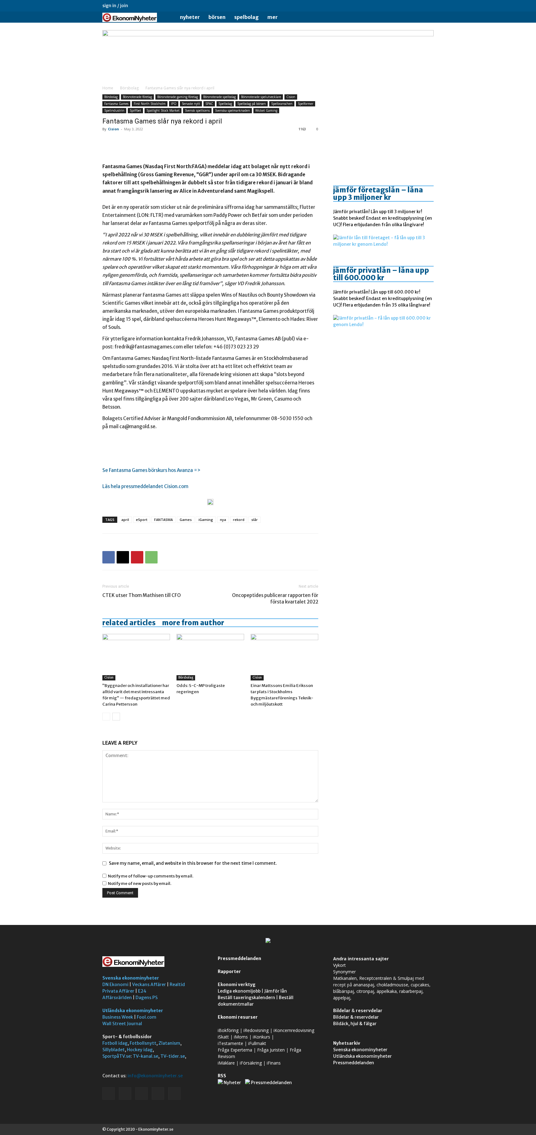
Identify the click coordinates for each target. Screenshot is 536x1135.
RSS (222, 1076)
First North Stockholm (150, 103)
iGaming (206, 519)
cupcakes (420, 985)
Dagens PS (147, 997)
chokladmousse (392, 985)
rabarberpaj (410, 991)
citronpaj (365, 991)
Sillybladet (113, 1049)
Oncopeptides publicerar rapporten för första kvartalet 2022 (275, 598)
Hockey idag (140, 1049)
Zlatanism (169, 1043)
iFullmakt (257, 1043)
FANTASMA (163, 519)
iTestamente (230, 1043)
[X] (418, 5)
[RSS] (408, 5)
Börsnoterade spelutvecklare (261, 97)
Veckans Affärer (149, 984)
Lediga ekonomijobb (239, 991)
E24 (142, 991)
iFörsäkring (251, 1063)
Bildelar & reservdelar (356, 1017)
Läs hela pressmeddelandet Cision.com (145, 486)
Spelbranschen (282, 103)
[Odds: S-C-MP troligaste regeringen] (210, 657)
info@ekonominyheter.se (155, 1076)
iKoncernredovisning (294, 1030)
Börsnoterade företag (137, 97)
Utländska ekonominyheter (132, 1010)
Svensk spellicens (197, 110)
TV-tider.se (172, 1056)
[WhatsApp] (151, 557)
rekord (238, 519)
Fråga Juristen (271, 1050)
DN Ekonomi (115, 984)
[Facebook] (388, 5)
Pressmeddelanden (239, 958)
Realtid (177, 984)
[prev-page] (106, 716)
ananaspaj (363, 985)
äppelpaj (341, 998)
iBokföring (228, 1030)
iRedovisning (256, 1030)
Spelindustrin (114, 110)
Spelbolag (246, 17)
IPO (173, 103)
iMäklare (226, 1063)
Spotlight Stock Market (163, 110)
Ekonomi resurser (238, 1017)
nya (223, 519)
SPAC (209, 103)
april (125, 519)
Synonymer (344, 972)
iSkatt (223, 1037)
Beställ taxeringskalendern (246, 997)
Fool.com (146, 1017)
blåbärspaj (343, 991)
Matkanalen (345, 978)
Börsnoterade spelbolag (219, 97)
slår (254, 519)
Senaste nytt (191, 103)
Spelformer (305, 103)
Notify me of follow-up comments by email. (150, 876)
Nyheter (190, 17)
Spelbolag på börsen (251, 103)
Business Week (117, 1017)
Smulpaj (406, 978)
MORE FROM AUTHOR (193, 622)
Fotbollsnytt (143, 1043)
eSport (141, 519)
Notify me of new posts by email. (139, 883)
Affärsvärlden (117, 997)
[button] (426, 17)
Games (186, 519)
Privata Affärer (118, 991)
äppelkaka (387, 991)
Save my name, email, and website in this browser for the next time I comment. (193, 863)
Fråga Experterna (235, 1050)
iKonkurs (261, 1037)
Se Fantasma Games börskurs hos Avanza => (151, 470)
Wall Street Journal (122, 1023)
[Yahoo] (429, 5)
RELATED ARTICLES (129, 622)
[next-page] (116, 716)
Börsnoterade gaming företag (177, 97)
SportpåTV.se (116, 1056)
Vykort (339, 965)
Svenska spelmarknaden (232, 110)
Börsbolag (129, 88)
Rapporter (229, 971)
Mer (272, 17)
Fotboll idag (114, 1043)
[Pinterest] (137, 557)
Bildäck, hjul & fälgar (355, 1023)
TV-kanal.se (145, 1056)
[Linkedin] (398, 5)
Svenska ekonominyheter (130, 978)
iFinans (274, 1063)
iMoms (241, 1037)
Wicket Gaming (266, 110)
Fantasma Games (116, 103)
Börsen (217, 17)
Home (107, 88)
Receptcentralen (375, 978)
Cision (290, 97)
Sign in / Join (115, 5)
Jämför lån (275, 991)
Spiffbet (135, 110)
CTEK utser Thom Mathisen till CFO (141, 595)
